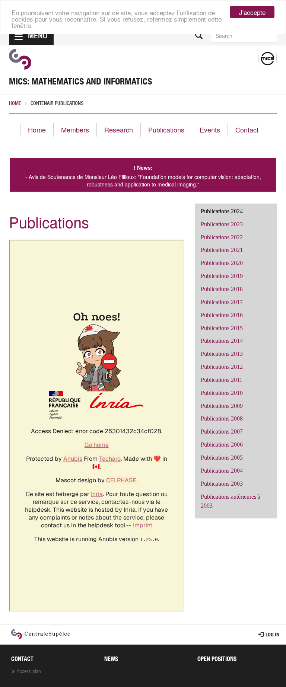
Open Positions (216, 660)
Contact (246, 129)
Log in (272, 635)
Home (15, 103)
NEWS (111, 660)
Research (118, 129)
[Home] (20, 59)
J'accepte (252, 12)
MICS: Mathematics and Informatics (80, 83)
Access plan (29, 672)
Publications (166, 129)
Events (210, 129)
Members (75, 129)
